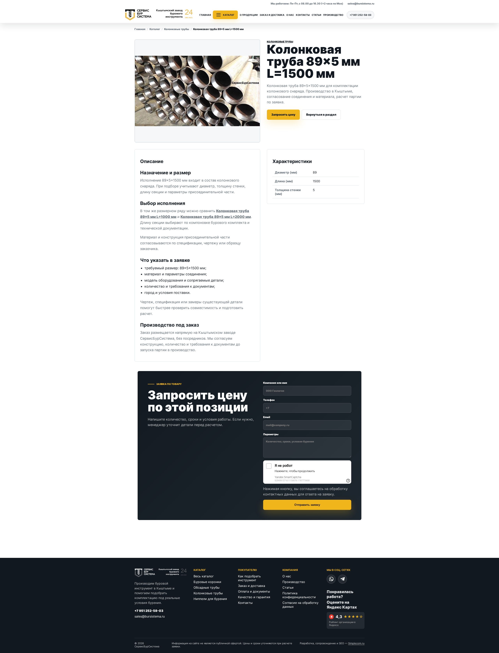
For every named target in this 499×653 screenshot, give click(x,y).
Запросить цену (283, 114)
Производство (333, 14)
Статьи (316, 14)
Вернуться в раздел (321, 114)
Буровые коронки (207, 582)
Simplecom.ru (356, 643)
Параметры (270, 434)
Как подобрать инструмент (249, 578)
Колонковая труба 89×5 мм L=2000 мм (215, 217)
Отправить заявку (307, 504)
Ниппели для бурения (210, 599)
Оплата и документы (254, 591)
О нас (290, 14)
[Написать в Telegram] (342, 579)
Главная (205, 14)
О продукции (249, 14)
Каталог (155, 29)
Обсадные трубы (206, 587)
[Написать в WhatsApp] (331, 579)
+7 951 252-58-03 (360, 14)
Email (266, 417)
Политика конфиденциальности (299, 595)
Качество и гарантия (254, 597)
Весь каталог (204, 576)
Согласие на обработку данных (300, 605)
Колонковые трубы (176, 29)
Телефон (269, 399)
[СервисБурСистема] (159, 15)
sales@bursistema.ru (361, 3)
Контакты (303, 14)
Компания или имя (275, 382)
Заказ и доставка (272, 14)
